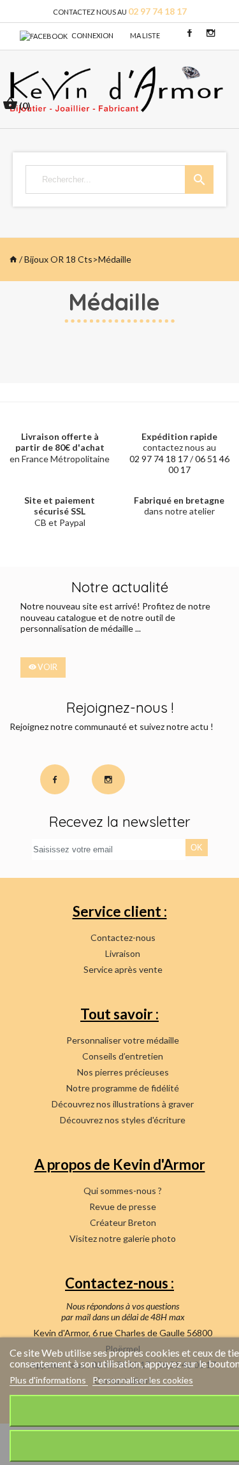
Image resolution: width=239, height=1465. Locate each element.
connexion (92, 35)
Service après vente (123, 969)
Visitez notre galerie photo (122, 1238)
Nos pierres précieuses (123, 1072)
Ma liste (145, 35)
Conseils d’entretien (122, 1056)
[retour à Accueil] (13, 259)
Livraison (122, 953)
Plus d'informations (49, 1379)
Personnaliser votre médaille (122, 1040)
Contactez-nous (123, 937)
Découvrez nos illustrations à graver (123, 1103)
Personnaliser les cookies (142, 1379)
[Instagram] (210, 32)
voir (46, 667)
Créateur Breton (123, 1222)
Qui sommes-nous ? (122, 1190)
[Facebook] (44, 35)
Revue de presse (122, 1206)
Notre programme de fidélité (122, 1087)
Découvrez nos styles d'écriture (122, 1119)
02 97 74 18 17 (158, 458)
